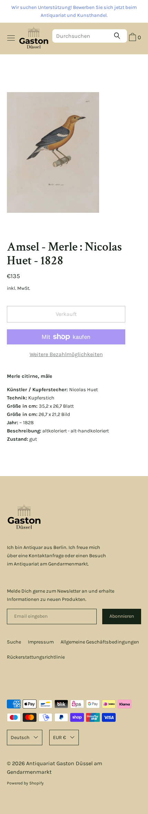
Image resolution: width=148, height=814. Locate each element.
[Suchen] (119, 36)
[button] (134, 38)
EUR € (59, 737)
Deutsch (20, 737)
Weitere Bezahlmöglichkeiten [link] (66, 354)
